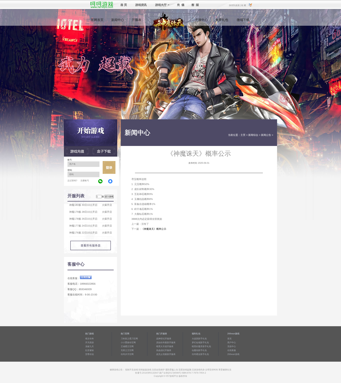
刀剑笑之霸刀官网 (129, 338)
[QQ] (110, 181)
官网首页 (97, 21)
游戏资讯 (141, 5)
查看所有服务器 (91, 245)
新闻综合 (253, 135)
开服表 (137, 21)
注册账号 (84, 180)
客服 (195, 5)
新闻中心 (117, 21)
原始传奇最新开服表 (165, 342)
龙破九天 (89, 346)
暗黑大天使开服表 (164, 346)
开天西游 (89, 342)
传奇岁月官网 (127, 354)
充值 (181, 5)
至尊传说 (89, 354)
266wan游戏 (233, 354)
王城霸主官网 (127, 346)
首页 (124, 5)
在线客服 (231, 350)
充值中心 (201, 21)
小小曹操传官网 (128, 342)
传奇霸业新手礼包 (200, 354)
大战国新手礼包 (199, 338)
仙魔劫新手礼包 (199, 350)
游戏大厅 (161, 5)
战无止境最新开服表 (165, 354)
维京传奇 (89, 338)
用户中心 (231, 342)
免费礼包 (221, 21)
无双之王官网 (127, 350)
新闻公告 (266, 135)
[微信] (100, 181)
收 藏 (243, 5)
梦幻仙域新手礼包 (200, 342)
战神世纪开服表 (163, 338)
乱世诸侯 (89, 350)
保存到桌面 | (235, 5)
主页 (242, 135)
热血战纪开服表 (163, 350)
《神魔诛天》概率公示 (153, 228)
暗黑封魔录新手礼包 (201, 346)
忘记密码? (72, 180)
